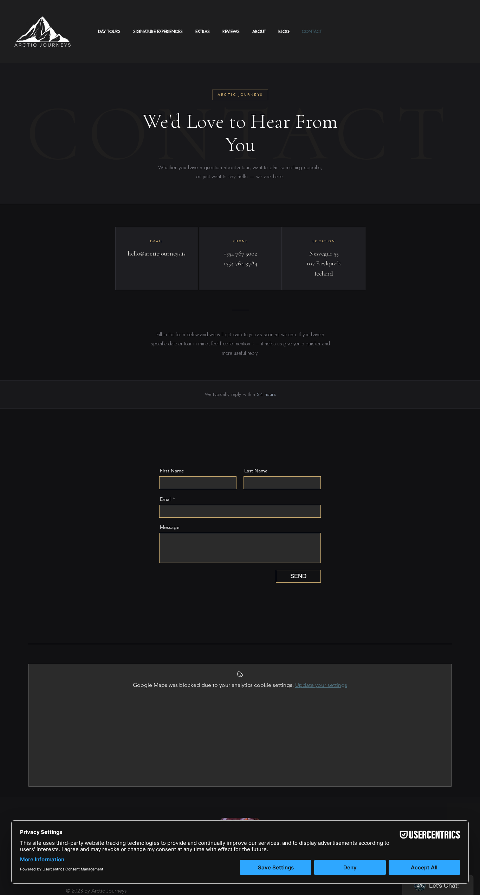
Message (170, 527)
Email (165, 499)
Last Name (256, 470)
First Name (172, 470)
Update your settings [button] (321, 685)
